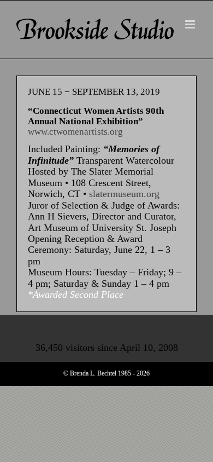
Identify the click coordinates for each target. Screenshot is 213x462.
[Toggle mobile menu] (191, 24)
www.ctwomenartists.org (75, 131)
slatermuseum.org (124, 193)
